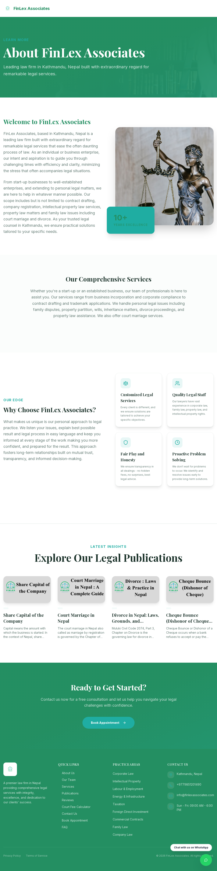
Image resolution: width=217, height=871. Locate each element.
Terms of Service (36, 855)
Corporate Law (123, 773)
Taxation (119, 804)
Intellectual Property (127, 781)
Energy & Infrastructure (129, 796)
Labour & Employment (128, 789)
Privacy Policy (12, 855)
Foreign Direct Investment (130, 811)
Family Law (120, 827)
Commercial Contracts (128, 819)
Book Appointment (105, 722)
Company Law (122, 834)
